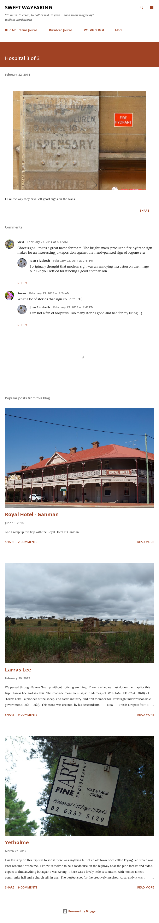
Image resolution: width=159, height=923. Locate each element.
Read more (145, 542)
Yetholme (17, 842)
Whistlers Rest (94, 30)
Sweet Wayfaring (28, 7)
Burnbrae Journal (61, 30)
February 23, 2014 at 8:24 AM (49, 293)
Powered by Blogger (82, 911)
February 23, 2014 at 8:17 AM (47, 242)
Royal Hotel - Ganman (32, 514)
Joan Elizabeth (40, 261)
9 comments (27, 715)
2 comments (27, 542)
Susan (21, 293)
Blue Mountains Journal (21, 30)
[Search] (141, 7)
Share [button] (144, 210)
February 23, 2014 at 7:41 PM (73, 261)
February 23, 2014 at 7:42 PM (73, 307)
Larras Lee (18, 669)
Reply (22, 283)
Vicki (20, 242)
